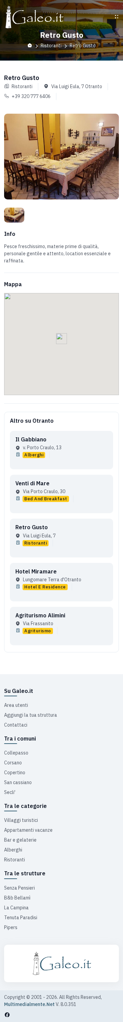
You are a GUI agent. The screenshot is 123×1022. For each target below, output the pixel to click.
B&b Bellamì (17, 898)
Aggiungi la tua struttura (30, 715)
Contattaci (15, 725)
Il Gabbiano (30, 439)
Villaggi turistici (21, 820)
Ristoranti (14, 860)
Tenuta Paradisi (20, 917)
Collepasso (16, 753)
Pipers (10, 927)
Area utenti (16, 705)
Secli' (9, 792)
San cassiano (18, 782)
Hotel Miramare (36, 571)
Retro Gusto (31, 527)
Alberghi (13, 850)
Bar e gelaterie (20, 840)
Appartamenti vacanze (28, 830)
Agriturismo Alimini (40, 615)
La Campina (16, 908)
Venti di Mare (32, 483)
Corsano (13, 763)
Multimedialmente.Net (29, 1004)
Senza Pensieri (19, 888)
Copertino (14, 772)
